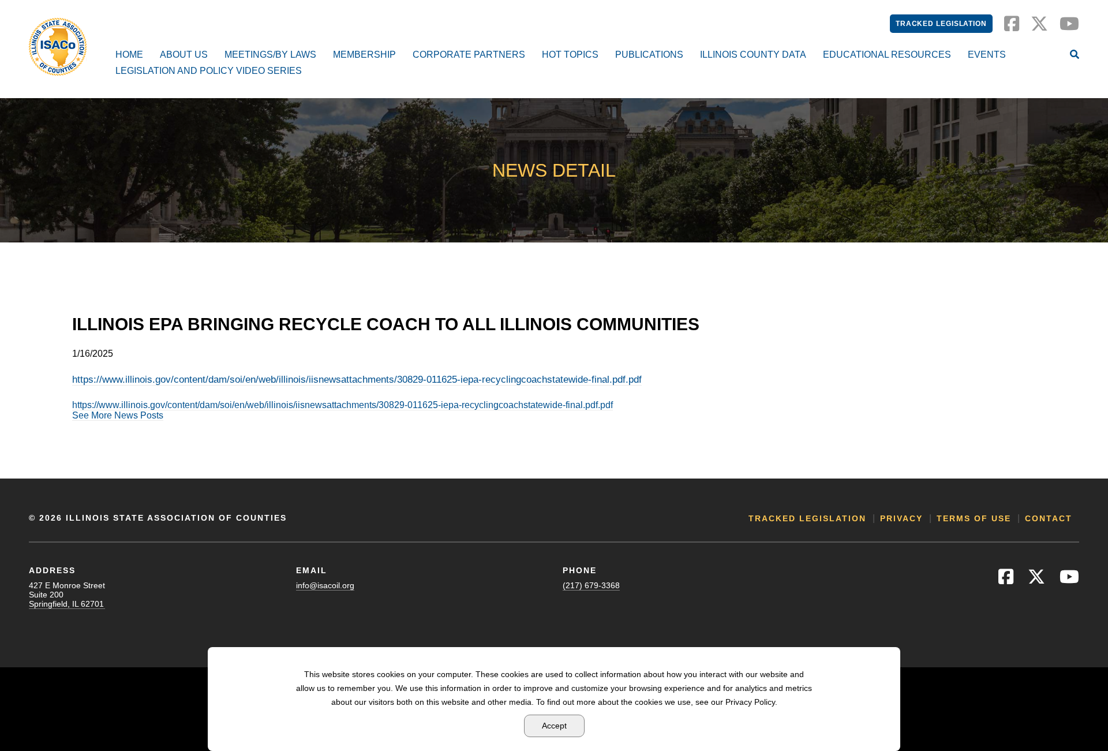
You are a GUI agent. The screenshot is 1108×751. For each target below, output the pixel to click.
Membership (364, 54)
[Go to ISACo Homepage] (58, 47)
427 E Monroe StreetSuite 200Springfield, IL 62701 (67, 594)
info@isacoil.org (325, 585)
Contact (1048, 518)
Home (129, 54)
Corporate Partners (469, 54)
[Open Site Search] (1074, 55)
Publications (649, 54)
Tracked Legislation (941, 24)
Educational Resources (887, 54)
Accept (554, 725)
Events (987, 54)
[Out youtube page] (1069, 27)
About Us (184, 54)
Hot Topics (570, 54)
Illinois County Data (753, 54)
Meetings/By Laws (270, 54)
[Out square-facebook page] (1011, 27)
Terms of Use (974, 518)
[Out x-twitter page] (1039, 27)
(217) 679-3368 (591, 585)
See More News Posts (117, 415)
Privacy (901, 518)
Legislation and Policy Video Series (208, 71)
